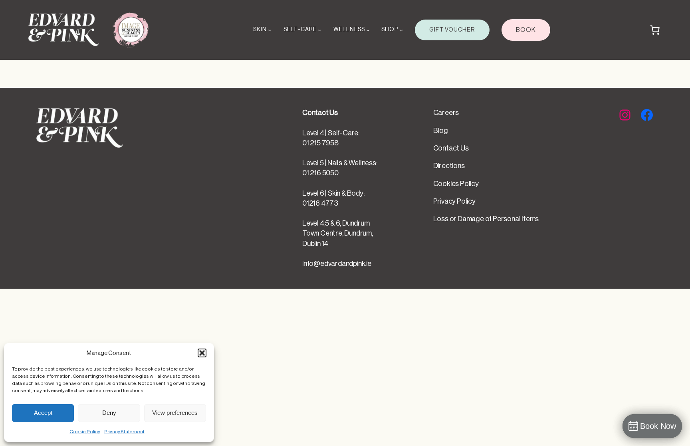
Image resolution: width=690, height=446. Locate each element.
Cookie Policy (84, 431)
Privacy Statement (124, 431)
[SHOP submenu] (401, 30)
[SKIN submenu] (269, 30)
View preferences (175, 412)
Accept (43, 412)
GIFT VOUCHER (452, 30)
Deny (109, 412)
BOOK (526, 30)
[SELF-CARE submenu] (319, 30)
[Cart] (655, 30)
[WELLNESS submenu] (367, 30)
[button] (202, 353)
